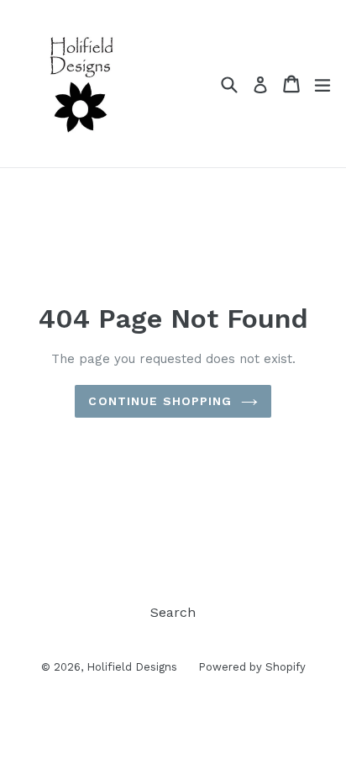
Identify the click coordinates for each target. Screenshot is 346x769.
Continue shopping (160, 401)
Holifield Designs (131, 667)
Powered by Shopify (252, 667)
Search (173, 612)
